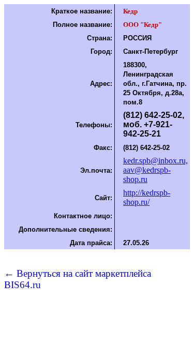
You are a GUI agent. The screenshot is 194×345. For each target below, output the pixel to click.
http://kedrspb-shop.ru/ (146, 197)
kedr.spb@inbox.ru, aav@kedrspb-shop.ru (155, 170)
